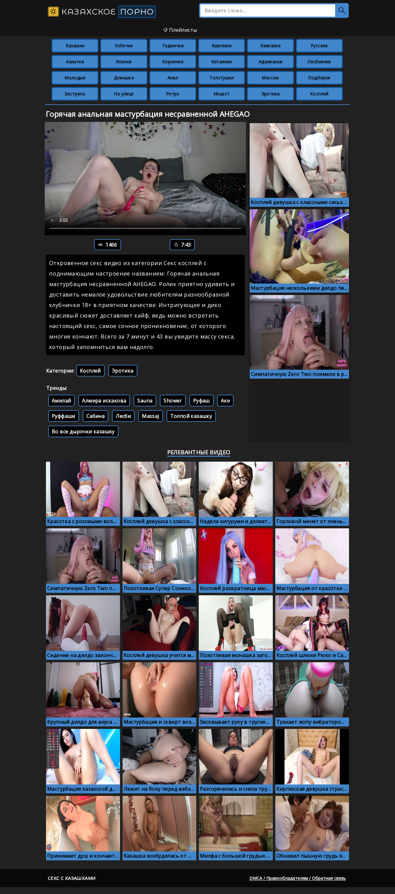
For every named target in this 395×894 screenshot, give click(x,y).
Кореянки (172, 61)
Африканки (271, 61)
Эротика (270, 94)
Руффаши (63, 416)
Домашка (124, 78)
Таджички (173, 45)
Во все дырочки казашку (83, 431)
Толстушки (222, 78)
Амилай (61, 400)
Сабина (95, 416)
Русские (319, 45)
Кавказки (270, 45)
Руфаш (201, 400)
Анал (173, 78)
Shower (173, 400)
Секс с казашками (71, 878)
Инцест (222, 94)
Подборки (319, 78)
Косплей (319, 94)
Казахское (106, 12)
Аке (225, 400)
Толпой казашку (191, 416)
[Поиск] (342, 10)
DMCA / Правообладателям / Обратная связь (297, 878)
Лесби (123, 416)
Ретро (173, 94)
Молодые (74, 78)
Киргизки (221, 45)
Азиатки (75, 61)
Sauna (144, 400)
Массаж (270, 78)
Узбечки (124, 45)
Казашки (75, 45)
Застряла (75, 94)
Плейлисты (182, 30)
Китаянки (221, 61)
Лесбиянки (319, 61)
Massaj (150, 416)
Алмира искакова (104, 400)
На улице (124, 94)
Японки (123, 61)
